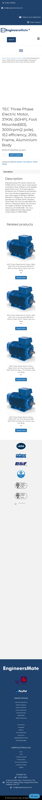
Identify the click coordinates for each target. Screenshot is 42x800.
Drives (9, 58)
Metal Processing (21, 705)
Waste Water (21, 715)
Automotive (21, 724)
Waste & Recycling (21, 718)
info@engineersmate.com (13, 8)
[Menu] (38, 38)
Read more (21, 278)
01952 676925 (10, 3)
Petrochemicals (21, 713)
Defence (21, 730)
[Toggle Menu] (21, 51)
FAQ (21, 754)
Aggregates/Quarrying (21, 737)
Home (4, 58)
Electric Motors (17, 58)
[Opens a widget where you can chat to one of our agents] (34, 796)
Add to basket (16, 155)
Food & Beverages (21, 740)
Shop (21, 751)
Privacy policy (21, 759)
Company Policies (21, 757)
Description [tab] (8, 172)
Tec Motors (27, 162)
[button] (11, 39)
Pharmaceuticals (21, 732)
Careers (21, 767)
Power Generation (21, 710)
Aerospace (21, 727)
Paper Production (21, 707)
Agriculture (21, 735)
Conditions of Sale (21, 765)
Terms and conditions (21, 762)
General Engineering (21, 702)
